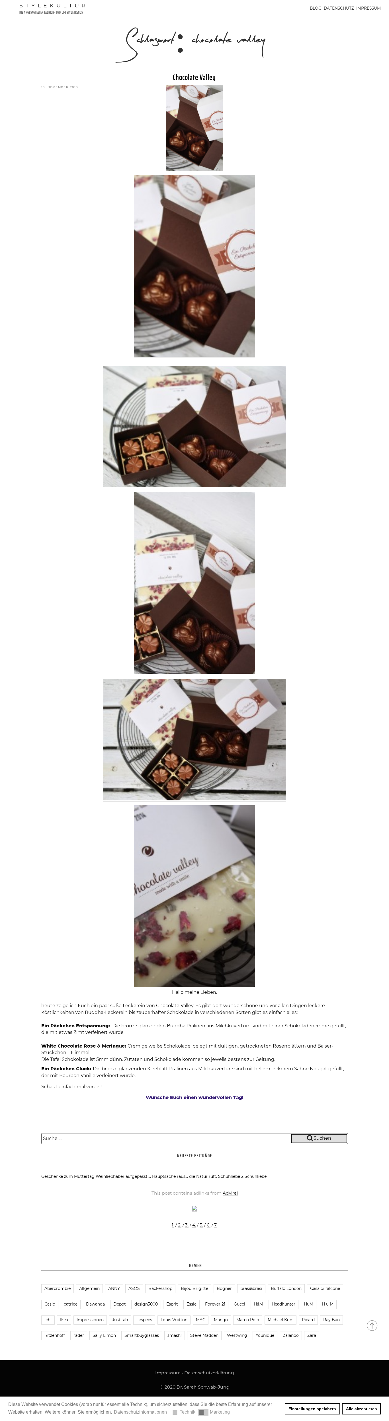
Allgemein (89, 1288)
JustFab (120, 1319)
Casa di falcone (325, 1288)
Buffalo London (286, 1288)
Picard (308, 1319)
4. (194, 1225)
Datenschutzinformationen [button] (140, 1412)
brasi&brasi (251, 1288)
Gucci (239, 1304)
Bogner (224, 1288)
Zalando (291, 1335)
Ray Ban (331, 1319)
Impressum (368, 8)
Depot (119, 1304)
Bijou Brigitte (194, 1288)
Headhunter (283, 1304)
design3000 (146, 1304)
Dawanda (95, 1304)
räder (78, 1335)
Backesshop (160, 1288)
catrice (70, 1304)
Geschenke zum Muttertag (68, 1176)
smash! (174, 1335)
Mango (221, 1319)
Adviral (230, 1193)
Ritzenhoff (54, 1335)
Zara (311, 1335)
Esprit (172, 1304)
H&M (258, 1304)
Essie (191, 1304)
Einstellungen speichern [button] (312, 1408)
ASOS (134, 1288)
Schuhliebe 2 (230, 1176)
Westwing (237, 1335)
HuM (308, 1304)
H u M (327, 1304)
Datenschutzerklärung (209, 1372)
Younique (265, 1335)
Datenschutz (339, 8)
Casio (49, 1304)
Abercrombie (57, 1288)
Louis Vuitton (174, 1319)
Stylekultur (53, 5)
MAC (200, 1319)
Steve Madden (204, 1335)
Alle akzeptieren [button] (361, 1408)
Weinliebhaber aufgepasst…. (123, 1176)
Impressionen (90, 1319)
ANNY (114, 1288)
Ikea (64, 1319)
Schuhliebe (256, 1176)
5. (201, 1225)
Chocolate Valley (194, 77)
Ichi (48, 1319)
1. (173, 1225)
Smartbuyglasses (141, 1335)
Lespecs (144, 1319)
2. (179, 1225)
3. (187, 1225)
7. (215, 1225)
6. (208, 1225)
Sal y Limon (104, 1335)
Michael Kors (280, 1319)
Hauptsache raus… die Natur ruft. (184, 1176)
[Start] (372, 1325)
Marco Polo (247, 1319)
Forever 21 (215, 1304)
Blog (316, 8)
